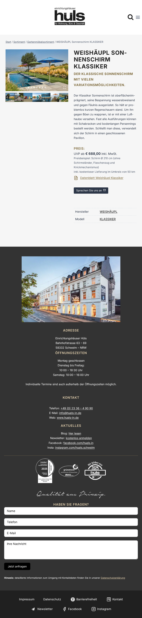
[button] (10, 97)
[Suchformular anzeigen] (130, 17)
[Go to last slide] (7, 97)
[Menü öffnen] (137, 17)
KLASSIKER (108, 219)
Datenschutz (52, 599)
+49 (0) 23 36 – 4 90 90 (77, 408)
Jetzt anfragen (17, 566)
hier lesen (75, 433)
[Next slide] (66, 97)
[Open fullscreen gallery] (64, 87)
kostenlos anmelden (79, 438)
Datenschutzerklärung (113, 577)
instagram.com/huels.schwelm (75, 447)
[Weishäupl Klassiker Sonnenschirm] (37, 70)
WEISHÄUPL (108, 211)
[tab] (28, 87)
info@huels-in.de (70, 413)
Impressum (26, 599)
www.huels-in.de (68, 417)
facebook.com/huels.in (78, 443)
